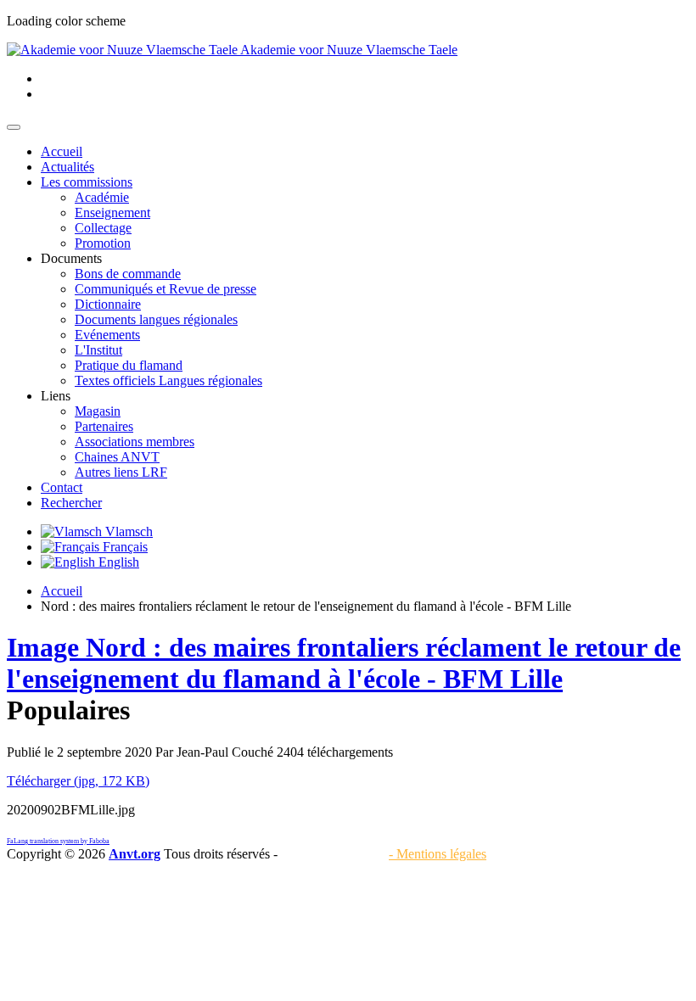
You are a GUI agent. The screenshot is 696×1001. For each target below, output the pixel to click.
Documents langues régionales (156, 319)
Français (123, 547)
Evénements (107, 334)
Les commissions (86, 182)
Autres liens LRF (121, 472)
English (117, 562)
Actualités (67, 166)
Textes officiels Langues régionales (168, 380)
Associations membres (134, 441)
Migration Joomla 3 (333, 854)
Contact (61, 487)
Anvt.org (134, 854)
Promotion (103, 243)
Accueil (61, 151)
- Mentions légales (437, 854)
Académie (102, 197)
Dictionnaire (108, 304)
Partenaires (104, 426)
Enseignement (112, 212)
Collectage (103, 228)
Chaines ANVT (117, 457)
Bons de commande (128, 273)
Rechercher (71, 502)
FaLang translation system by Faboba (58, 841)
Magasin (98, 411)
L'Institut (98, 350)
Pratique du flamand (128, 365)
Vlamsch (127, 531)
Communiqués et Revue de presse (165, 289)
